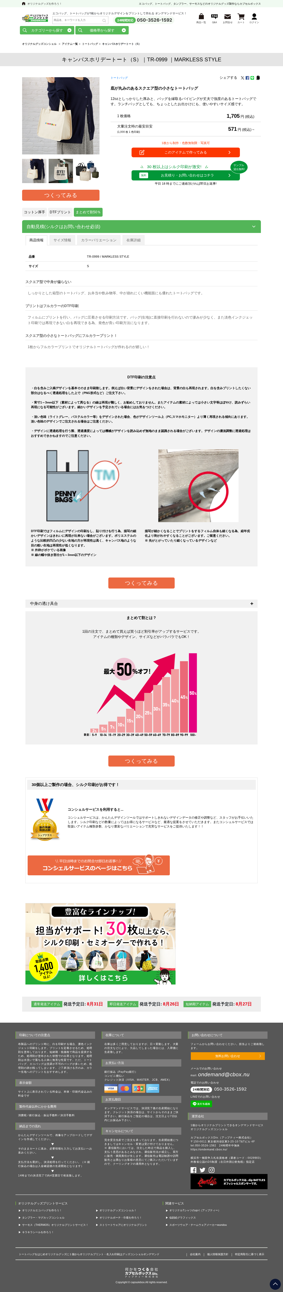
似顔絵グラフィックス (182, 1217)
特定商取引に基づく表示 (249, 1254)
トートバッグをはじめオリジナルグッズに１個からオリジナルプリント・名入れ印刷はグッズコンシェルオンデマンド (89, 1254)
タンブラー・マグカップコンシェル (43, 1217)
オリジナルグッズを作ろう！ (44, 3)
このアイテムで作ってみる (185, 152)
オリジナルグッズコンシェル (39, 43)
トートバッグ (90, 43)
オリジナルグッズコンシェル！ (118, 1210)
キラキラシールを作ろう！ (38, 1232)
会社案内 (195, 1254)
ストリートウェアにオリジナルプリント (123, 1224)
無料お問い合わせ (227, 1056)
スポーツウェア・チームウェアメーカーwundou (198, 1224)
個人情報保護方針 (217, 1254)
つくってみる (60, 195)
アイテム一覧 (70, 43)
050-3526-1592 (154, 20)
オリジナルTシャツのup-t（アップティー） (195, 1210)
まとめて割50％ (88, 212)
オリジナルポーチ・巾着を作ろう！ (120, 1217)
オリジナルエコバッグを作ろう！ (42, 1210)
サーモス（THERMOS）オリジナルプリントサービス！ (55, 1224)
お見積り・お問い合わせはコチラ (177, 175)
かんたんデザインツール (34, 1135)
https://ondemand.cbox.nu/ (209, 1149)
